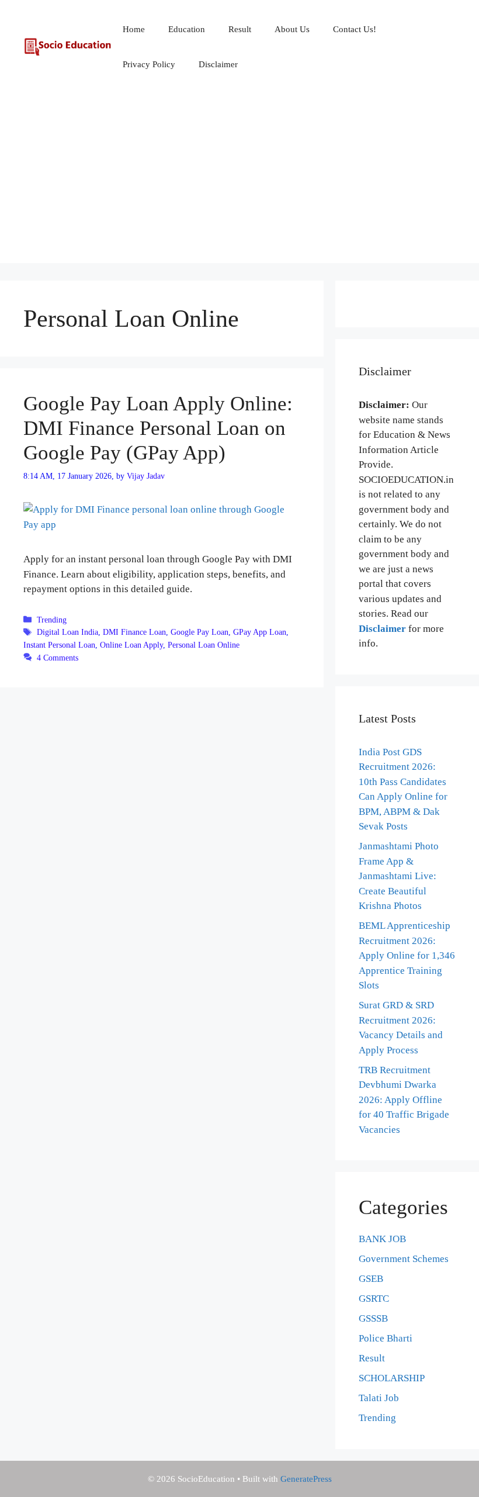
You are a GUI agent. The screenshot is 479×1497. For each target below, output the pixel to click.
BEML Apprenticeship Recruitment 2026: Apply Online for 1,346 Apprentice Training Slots (407, 955)
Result (239, 29)
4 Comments (57, 657)
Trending (52, 619)
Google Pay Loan (199, 632)
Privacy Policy (149, 64)
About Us (292, 29)
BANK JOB (382, 1238)
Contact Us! (354, 29)
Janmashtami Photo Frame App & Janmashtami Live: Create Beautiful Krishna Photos (399, 876)
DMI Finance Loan (134, 632)
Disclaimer (218, 64)
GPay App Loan (259, 632)
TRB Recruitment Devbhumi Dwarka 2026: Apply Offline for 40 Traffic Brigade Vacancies (404, 1099)
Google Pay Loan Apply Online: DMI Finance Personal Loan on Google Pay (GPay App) (158, 428)
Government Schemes (404, 1258)
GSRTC (374, 1298)
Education (186, 29)
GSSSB (373, 1318)
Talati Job (379, 1397)
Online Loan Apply (131, 644)
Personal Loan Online (203, 644)
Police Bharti (385, 1338)
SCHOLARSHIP (392, 1378)
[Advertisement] (239, 181)
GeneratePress (306, 1479)
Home (134, 29)
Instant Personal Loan (59, 644)
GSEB (371, 1278)
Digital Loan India (67, 632)
